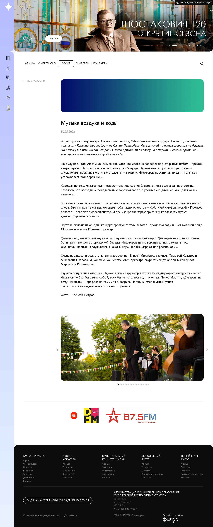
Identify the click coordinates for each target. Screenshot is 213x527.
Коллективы (68, 474)
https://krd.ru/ (122, 502)
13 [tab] (207, 45)
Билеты (53, 38)
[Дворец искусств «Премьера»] (8, 59)
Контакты (100, 63)
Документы (29, 478)
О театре (146, 471)
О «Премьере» (47, 63)
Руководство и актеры (153, 474)
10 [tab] (198, 45)
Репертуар (68, 467)
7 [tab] (189, 45)
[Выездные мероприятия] (8, 97)
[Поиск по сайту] (202, 63)
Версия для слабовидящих (196, 2)
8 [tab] (192, 45)
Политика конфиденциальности (41, 515)
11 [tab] (201, 45)
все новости (36, 81)
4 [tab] (179, 45)
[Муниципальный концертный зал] (8, 68)
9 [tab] (195, 45)
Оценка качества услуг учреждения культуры (58, 500)
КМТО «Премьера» (34, 456)
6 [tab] (185, 45)
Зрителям (83, 63)
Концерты (107, 467)
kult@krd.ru (120, 499)
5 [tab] (182, 45)
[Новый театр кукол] (8, 88)
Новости (66, 63)
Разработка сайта (173, 515)
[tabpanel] (113, 26)
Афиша (30, 63)
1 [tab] (167, 45)
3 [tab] (174, 45)
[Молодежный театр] (8, 78)
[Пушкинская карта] (8, 108)
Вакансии (28, 471)
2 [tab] (170, 45)
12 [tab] (204, 45)
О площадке (69, 471)
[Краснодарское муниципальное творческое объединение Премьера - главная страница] (8, 7)
